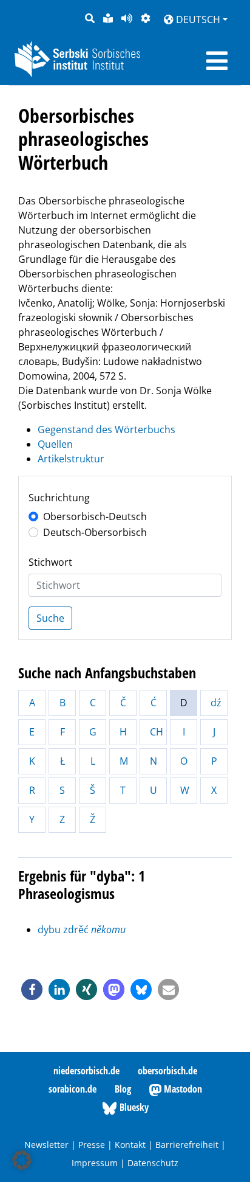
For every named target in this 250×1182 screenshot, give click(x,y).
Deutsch (197, 19)
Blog (123, 1089)
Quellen (55, 444)
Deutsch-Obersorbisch (95, 532)
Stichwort (50, 562)
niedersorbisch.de (86, 1070)
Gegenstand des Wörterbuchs (106, 429)
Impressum (95, 1163)
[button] (31, 989)
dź (216, 702)
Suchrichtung (59, 497)
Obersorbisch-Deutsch (95, 516)
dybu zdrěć (82, 929)
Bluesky (133, 1107)
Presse (91, 1144)
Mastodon (181, 1089)
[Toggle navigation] (216, 61)
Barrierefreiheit (186, 1144)
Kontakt (130, 1144)
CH (156, 732)
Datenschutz (152, 1163)
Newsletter (46, 1144)
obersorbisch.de (167, 1070)
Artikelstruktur (71, 458)
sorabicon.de (72, 1089)
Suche (50, 618)
